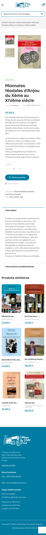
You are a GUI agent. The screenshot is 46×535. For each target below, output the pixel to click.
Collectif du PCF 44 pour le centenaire (34, 406)
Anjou (11, 197)
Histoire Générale (23, 22)
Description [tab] (10, 210)
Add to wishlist (13, 183)
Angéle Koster (6, 406)
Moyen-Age (18, 197)
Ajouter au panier (19, 177)
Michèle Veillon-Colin (32, 319)
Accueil (4, 22)
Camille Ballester (7, 362)
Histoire (12, 22)
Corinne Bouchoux (31, 362)
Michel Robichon (7, 319)
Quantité (8, 164)
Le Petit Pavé (21, 524)
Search (42, 14)
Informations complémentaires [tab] (19, 266)
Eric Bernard (14, 105)
